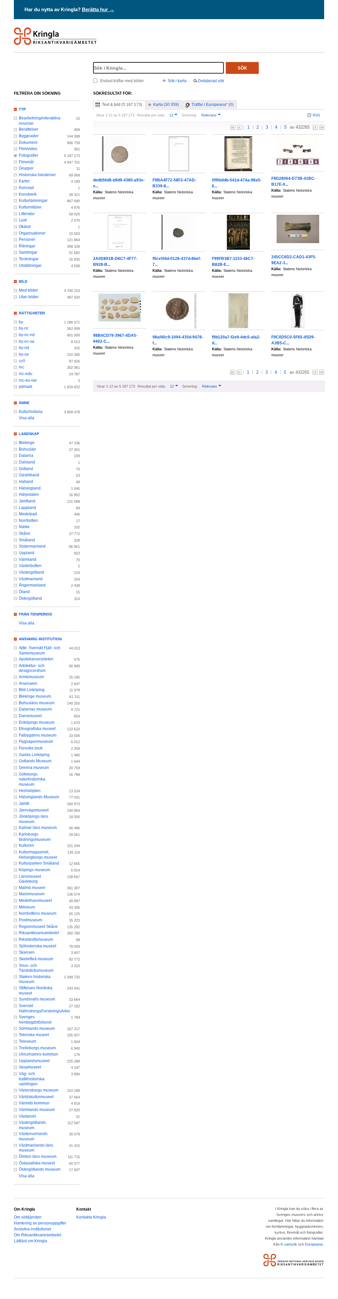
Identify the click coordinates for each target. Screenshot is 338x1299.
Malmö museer (32, 887)
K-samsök (289, 1244)
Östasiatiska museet (37, 1163)
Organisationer (32, 233)
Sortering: (189, 115)
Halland (26, 481)
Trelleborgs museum (37, 1048)
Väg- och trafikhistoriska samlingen (32, 1078)
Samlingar (28, 252)
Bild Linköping (32, 689)
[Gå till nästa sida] (315, 127)
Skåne (24, 533)
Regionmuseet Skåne (38, 926)
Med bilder (28, 290)
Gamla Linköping (34, 754)
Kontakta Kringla (91, 1217)
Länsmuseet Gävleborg (30, 879)
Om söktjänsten (28, 1217)
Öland (24, 591)
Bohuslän (27, 449)
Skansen (27, 952)
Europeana (313, 1244)
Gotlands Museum (35, 761)
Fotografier (28, 155)
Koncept (26, 187)
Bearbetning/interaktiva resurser (39, 121)
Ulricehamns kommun (38, 1054)
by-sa (24, 354)
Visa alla (26, 418)
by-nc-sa (26, 341)
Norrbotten (28, 520)
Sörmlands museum (37, 1028)
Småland (27, 540)
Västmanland (31, 579)
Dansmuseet (30, 715)
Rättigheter (32, 313)
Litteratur (27, 213)
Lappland (27, 507)
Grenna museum (34, 767)
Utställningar (30, 265)
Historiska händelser (37, 175)
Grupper (26, 168)
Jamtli (24, 803)
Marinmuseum (32, 894)
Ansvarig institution (40, 639)
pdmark (25, 386)
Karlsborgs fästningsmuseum (35, 837)
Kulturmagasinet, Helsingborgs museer (38, 855)
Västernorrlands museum (33, 1136)
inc (21, 367)
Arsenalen (28, 683)
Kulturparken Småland (39, 863)
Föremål (26, 162)
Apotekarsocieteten (36, 659)
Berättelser (28, 129)
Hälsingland (30, 488)
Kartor (24, 181)
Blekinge (27, 442)
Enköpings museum (36, 722)
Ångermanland (32, 585)
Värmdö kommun (34, 1103)
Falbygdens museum (37, 735)
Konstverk (28, 194)
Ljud (23, 220)
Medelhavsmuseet (35, 900)
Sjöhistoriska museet (37, 946)
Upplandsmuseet (34, 1061)
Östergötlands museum (39, 1169)
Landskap (29, 434)
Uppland (26, 553)
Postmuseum (30, 920)
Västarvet (27, 1116)
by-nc (24, 328)
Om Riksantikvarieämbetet (37, 1235)
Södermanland (32, 546)
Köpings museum (34, 870)
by (21, 322)
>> (322, 127)
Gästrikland (29, 475)
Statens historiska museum (35, 979)
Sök (242, 68)
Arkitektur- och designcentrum (32, 668)
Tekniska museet (34, 1034)
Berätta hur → (98, 9)
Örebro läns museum (37, 1156)
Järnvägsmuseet (34, 810)
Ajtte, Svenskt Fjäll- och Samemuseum (39, 650)
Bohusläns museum (36, 703)
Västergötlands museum (32, 1125)
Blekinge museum (35, 696)
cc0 (22, 361)
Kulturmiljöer (30, 207)
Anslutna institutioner (32, 1229)
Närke (24, 526)
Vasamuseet (30, 1067)
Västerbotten (30, 565)
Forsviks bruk (31, 748)
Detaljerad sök (211, 81)
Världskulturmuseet (36, 1096)
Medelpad (28, 514)
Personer (27, 239)
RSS (316, 115)
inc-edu (25, 373)
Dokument (28, 142)
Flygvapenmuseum (36, 741)
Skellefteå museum (36, 959)
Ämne (24, 403)
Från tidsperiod (35, 614)
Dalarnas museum (35, 709)
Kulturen (26, 845)
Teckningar (29, 259)
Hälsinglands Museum (39, 797)
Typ (22, 109)
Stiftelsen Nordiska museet (35, 991)
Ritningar (27, 246)
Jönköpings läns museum (33, 819)
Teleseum (27, 1041)
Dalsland (27, 462)
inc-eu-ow (28, 380)
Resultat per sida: (151, 115)
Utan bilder (29, 297)
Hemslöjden (30, 790)
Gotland (26, 468)
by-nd (24, 347)
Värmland (27, 559)
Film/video (28, 148)
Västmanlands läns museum (36, 1148)
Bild (23, 281)
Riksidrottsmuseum (36, 939)
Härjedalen (29, 494)
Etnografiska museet (37, 728)
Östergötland (30, 598)
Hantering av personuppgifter (40, 1223)
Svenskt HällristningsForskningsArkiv (39, 1008)
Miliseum (27, 907)
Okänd (25, 226)
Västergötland (31, 572)
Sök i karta (177, 81)
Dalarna (26, 455)
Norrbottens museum (37, 913)
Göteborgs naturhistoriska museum (32, 779)
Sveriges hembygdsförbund (35, 1020)
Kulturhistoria (31, 411)
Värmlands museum (37, 1109)
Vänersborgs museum (38, 1090)
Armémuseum (31, 677)
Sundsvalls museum (37, 999)
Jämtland (27, 501)
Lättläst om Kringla (30, 1241)
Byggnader (29, 136)
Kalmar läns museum (38, 827)
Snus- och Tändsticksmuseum (36, 968)
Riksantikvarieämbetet (39, 933)
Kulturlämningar (33, 200)
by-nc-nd (27, 335)
